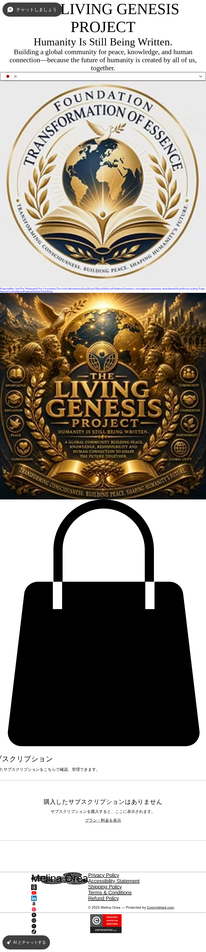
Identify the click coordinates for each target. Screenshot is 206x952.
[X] (59, 926)
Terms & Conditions (110, 892)
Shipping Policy (105, 887)
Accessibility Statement (114, 881)
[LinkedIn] (59, 898)
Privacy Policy (103, 875)
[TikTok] (59, 931)
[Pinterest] (59, 909)
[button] (103, 622)
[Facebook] (59, 915)
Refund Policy (103, 898)
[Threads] (59, 887)
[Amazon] (59, 904)
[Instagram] (59, 920)
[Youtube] (59, 893)
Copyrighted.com (160, 907)
